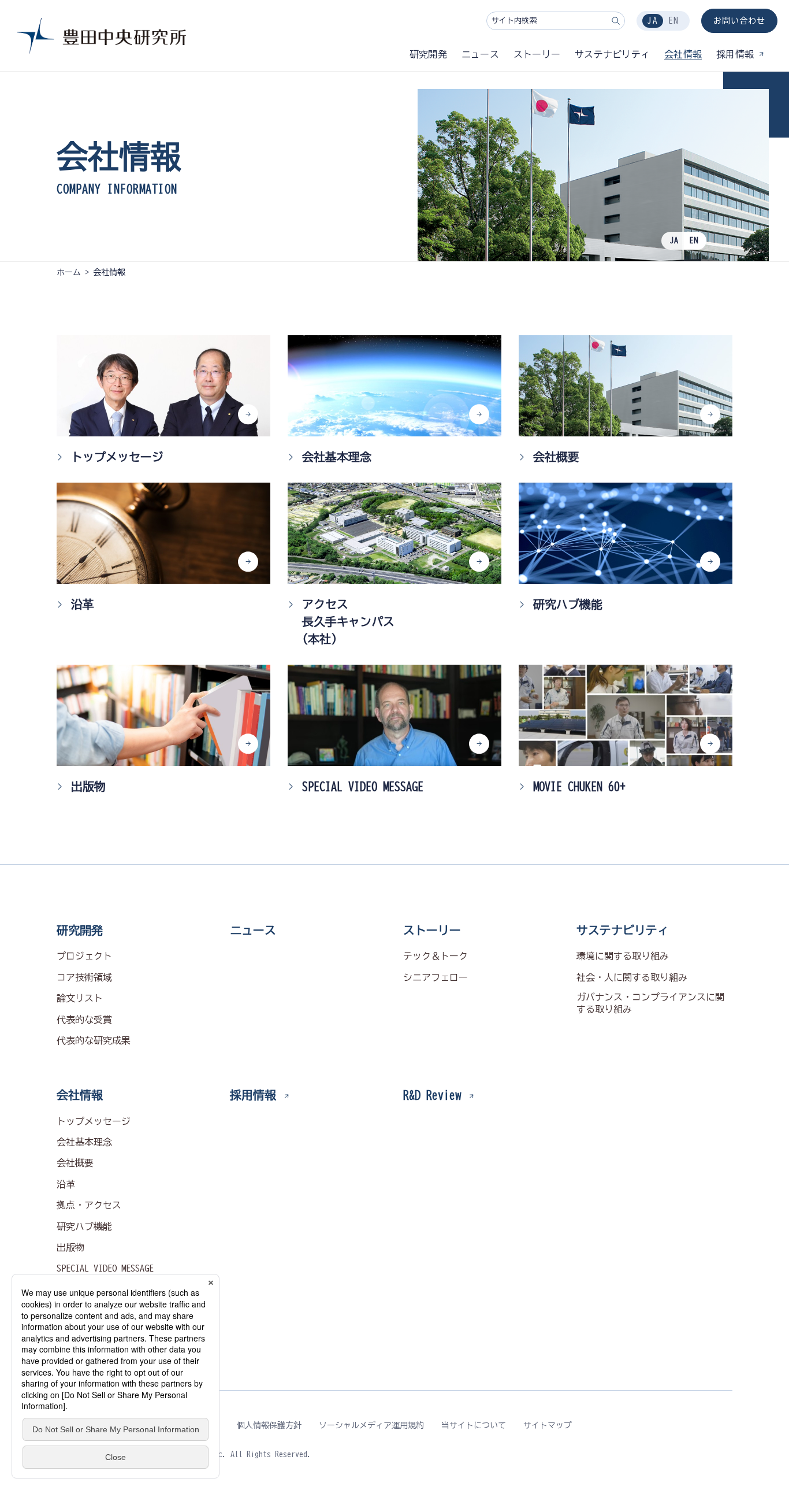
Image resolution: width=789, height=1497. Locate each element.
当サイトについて (473, 1425)
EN (673, 20)
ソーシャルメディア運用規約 (371, 1425)
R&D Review (432, 1094)
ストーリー (432, 930)
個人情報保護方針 (269, 1425)
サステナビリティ (622, 930)
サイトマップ (547, 1425)
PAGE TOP (731, 900)
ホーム (69, 272)
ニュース (253, 930)
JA (652, 20)
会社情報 (80, 1094)
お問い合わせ (739, 21)
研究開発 (80, 930)
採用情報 (253, 1094)
